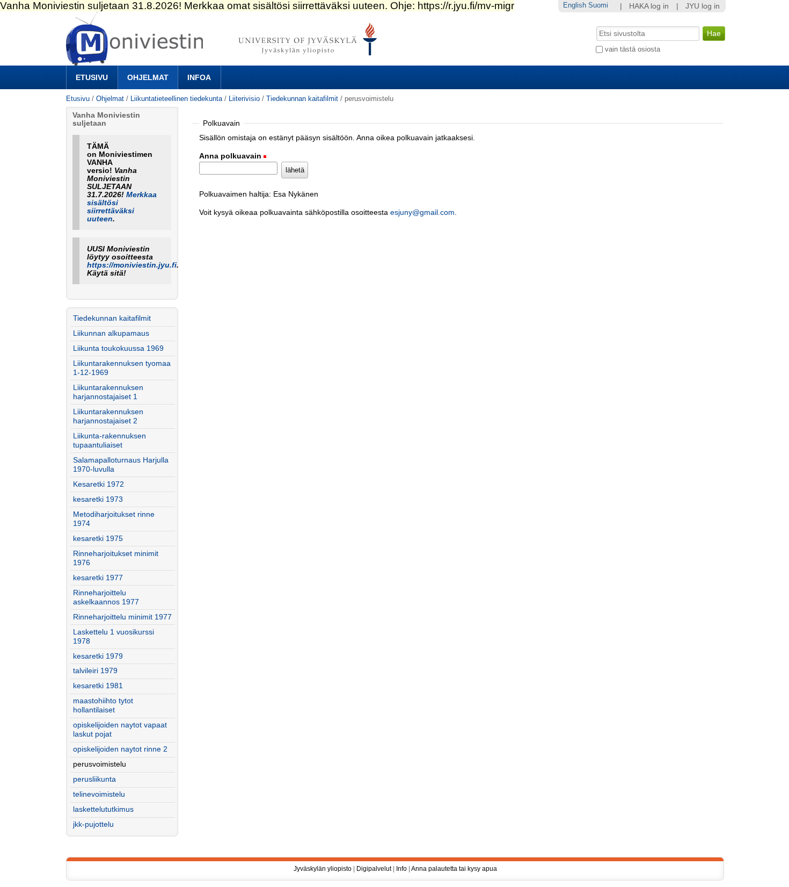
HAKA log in (649, 6)
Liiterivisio (244, 99)
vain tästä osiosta (632, 49)
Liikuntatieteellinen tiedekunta (176, 99)
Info (401, 868)
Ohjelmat (148, 77)
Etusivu (92, 77)
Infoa (199, 77)
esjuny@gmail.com (422, 212)
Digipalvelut (373, 868)
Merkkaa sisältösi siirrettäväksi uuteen (122, 207)
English (574, 5)
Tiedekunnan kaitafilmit (302, 99)
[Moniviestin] (224, 61)
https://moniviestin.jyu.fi (132, 265)
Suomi (598, 5)
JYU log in (702, 6)
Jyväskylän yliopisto (323, 868)
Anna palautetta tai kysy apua (454, 868)
